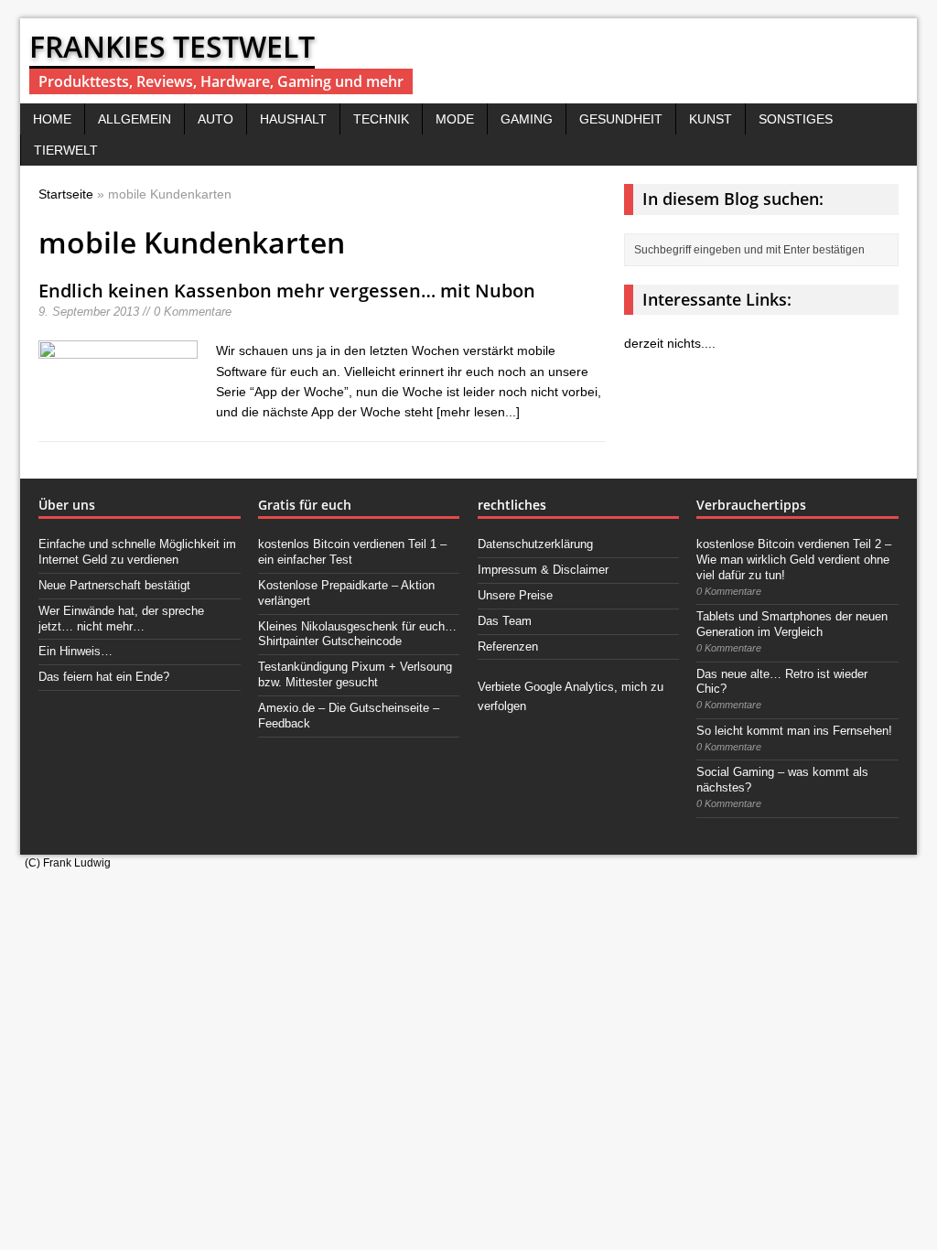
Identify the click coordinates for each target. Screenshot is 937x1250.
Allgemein (134, 119)
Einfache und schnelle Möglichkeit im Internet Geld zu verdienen (137, 551)
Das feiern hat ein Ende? (103, 677)
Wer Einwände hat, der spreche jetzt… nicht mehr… (121, 618)
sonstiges (796, 119)
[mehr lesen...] (478, 411)
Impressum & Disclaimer (543, 570)
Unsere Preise (515, 595)
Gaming (527, 119)
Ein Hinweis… (75, 651)
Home (52, 119)
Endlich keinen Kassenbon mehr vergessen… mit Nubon (286, 290)
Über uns (66, 504)
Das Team (505, 621)
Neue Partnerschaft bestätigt (114, 585)
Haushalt (293, 119)
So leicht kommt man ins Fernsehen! (794, 731)
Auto (215, 119)
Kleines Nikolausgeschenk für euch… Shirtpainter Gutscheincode (357, 634)
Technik (381, 119)
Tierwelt (66, 150)
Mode (455, 119)
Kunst (710, 119)
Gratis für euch (304, 504)
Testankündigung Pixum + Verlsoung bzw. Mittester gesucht (355, 674)
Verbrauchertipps (751, 504)
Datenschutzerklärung (535, 544)
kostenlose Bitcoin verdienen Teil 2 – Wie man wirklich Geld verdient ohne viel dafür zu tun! (793, 559)
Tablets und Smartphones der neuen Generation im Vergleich (792, 624)
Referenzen (508, 646)
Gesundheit (620, 119)
